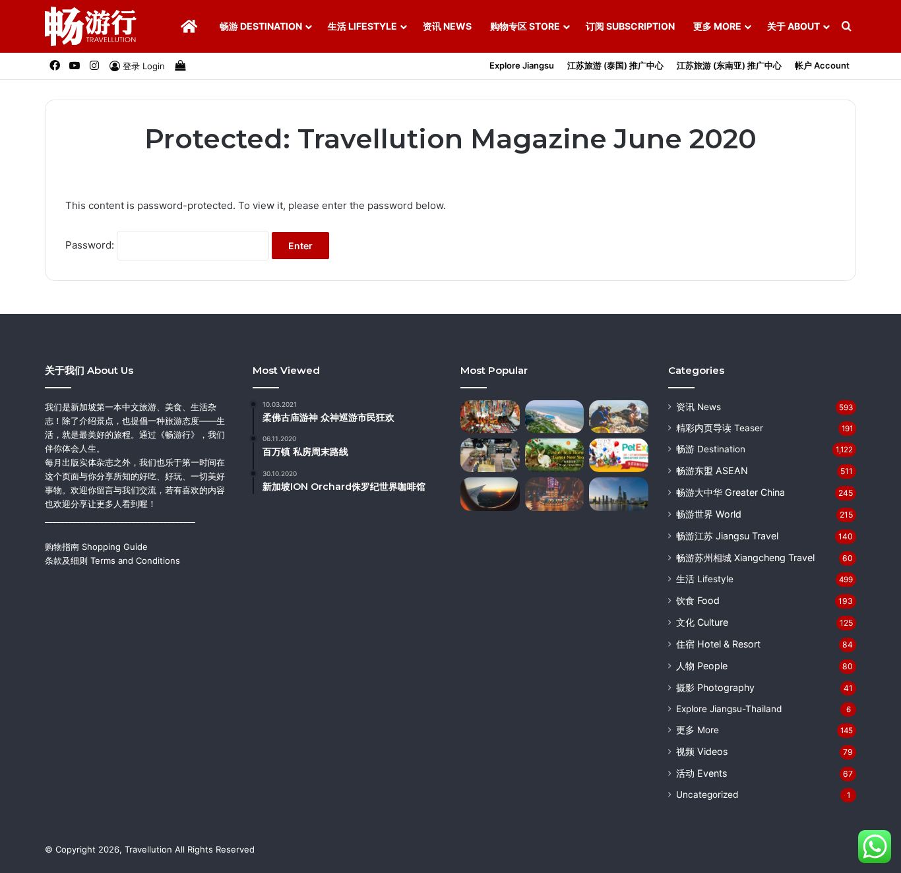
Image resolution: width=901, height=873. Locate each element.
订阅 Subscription (630, 26)
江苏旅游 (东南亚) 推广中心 (729, 65)
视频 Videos (702, 751)
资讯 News (447, 26)
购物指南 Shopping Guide (96, 546)
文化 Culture (702, 622)
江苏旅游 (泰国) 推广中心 (615, 65)
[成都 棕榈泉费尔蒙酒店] (554, 494)
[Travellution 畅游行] (91, 26)
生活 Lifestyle (362, 26)
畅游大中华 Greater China (730, 492)
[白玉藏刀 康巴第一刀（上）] (490, 417)
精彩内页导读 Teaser (719, 428)
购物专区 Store (525, 26)
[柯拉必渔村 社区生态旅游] (618, 417)
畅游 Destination (261, 26)
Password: (91, 245)
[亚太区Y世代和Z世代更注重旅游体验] (490, 494)
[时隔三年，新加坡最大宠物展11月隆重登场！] (618, 455)
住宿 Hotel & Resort (718, 643)
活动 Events (701, 773)
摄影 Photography (715, 687)
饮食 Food (698, 600)
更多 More (717, 26)
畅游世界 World (708, 514)
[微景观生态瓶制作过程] (490, 455)
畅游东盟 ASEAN (712, 470)
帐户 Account (822, 65)
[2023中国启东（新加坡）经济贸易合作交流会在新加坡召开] (554, 417)
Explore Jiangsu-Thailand (729, 709)
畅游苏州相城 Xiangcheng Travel (745, 557)
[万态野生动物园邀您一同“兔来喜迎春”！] (554, 455)
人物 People (702, 665)
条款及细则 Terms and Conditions (112, 560)
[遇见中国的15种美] (618, 494)
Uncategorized (707, 794)
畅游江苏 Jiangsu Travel (727, 535)
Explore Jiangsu (521, 65)
